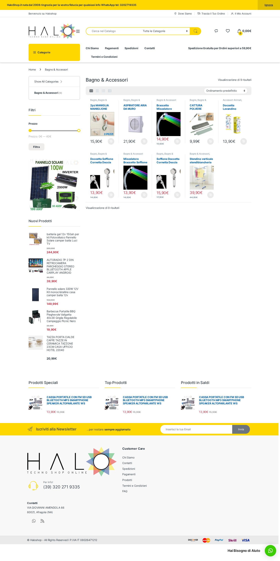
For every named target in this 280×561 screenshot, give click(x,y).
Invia (241, 429)
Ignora (269, 4)
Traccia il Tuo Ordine (213, 13)
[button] (270, 550)
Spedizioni (131, 48)
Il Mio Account (243, 13)
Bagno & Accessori (98, 101)
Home (32, 69)
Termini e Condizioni (104, 56)
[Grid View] (91, 91)
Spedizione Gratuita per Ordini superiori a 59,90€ (219, 48)
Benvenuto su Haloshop (43, 13)
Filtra (36, 146)
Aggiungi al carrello (108, 141)
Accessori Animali (232, 100)
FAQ (124, 491)
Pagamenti (112, 48)
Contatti (149, 48)
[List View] (103, 91)
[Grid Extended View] (97, 91)
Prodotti (127, 480)
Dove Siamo (185, 13)
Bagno (93, 100)
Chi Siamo (92, 48)
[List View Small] (109, 91)
